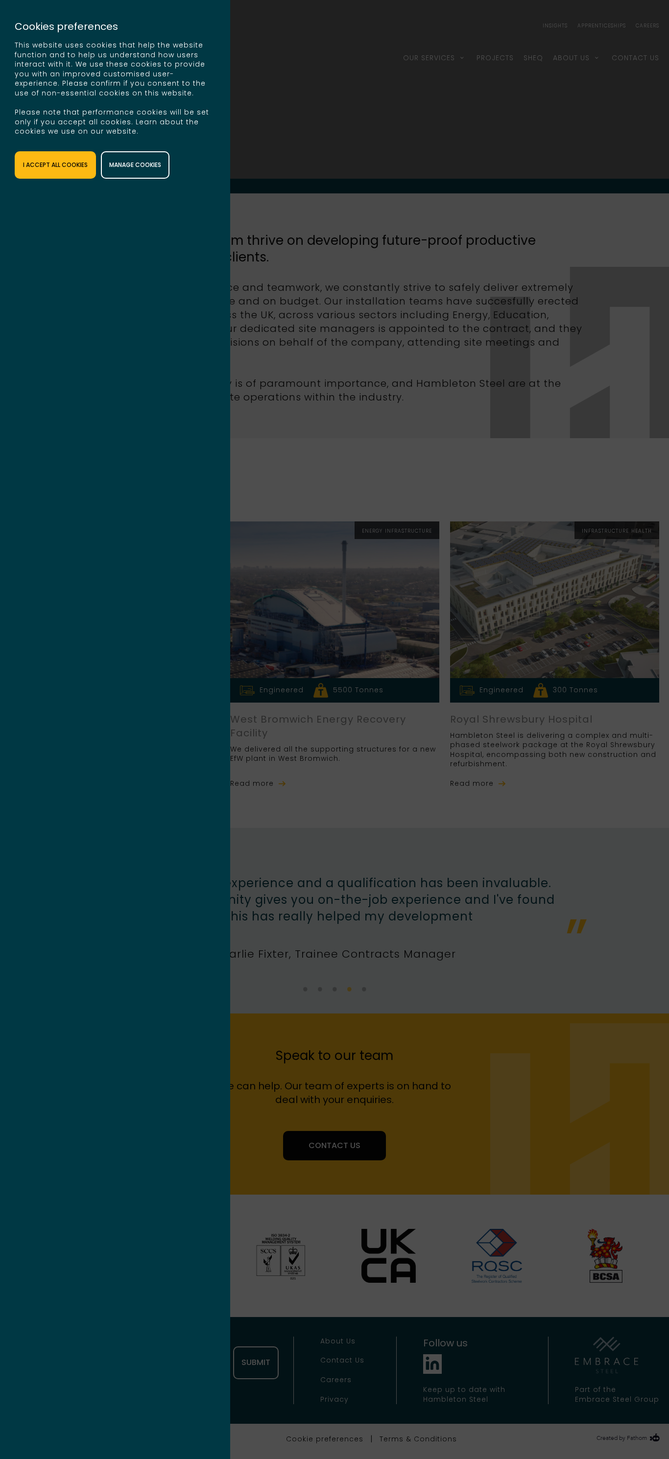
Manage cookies (135, 165)
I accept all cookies (55, 165)
